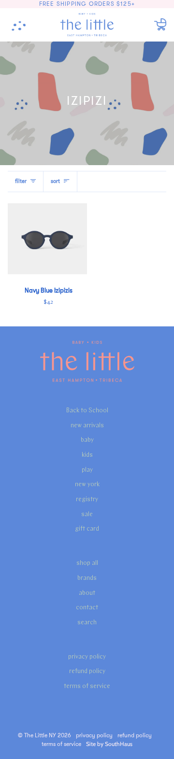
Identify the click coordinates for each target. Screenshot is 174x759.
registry (87, 499)
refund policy (87, 671)
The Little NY (40, 735)
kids (87, 455)
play (87, 470)
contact (87, 607)
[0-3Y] (47, 239)
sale (87, 514)
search (87, 622)
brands (87, 578)
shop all (87, 563)
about (87, 593)
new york (87, 484)
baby (87, 440)
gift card (87, 529)
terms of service (87, 686)
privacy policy (87, 657)
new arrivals (87, 425)
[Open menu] (22, 24)
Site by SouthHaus (109, 743)
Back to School (87, 411)
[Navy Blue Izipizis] (47, 239)
